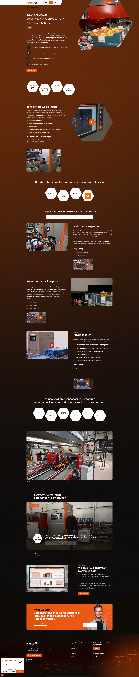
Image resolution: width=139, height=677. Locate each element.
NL (56, 2)
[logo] (31, 2)
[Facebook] (96, 656)
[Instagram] (98, 656)
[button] (51, 2)
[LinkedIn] (93, 656)
